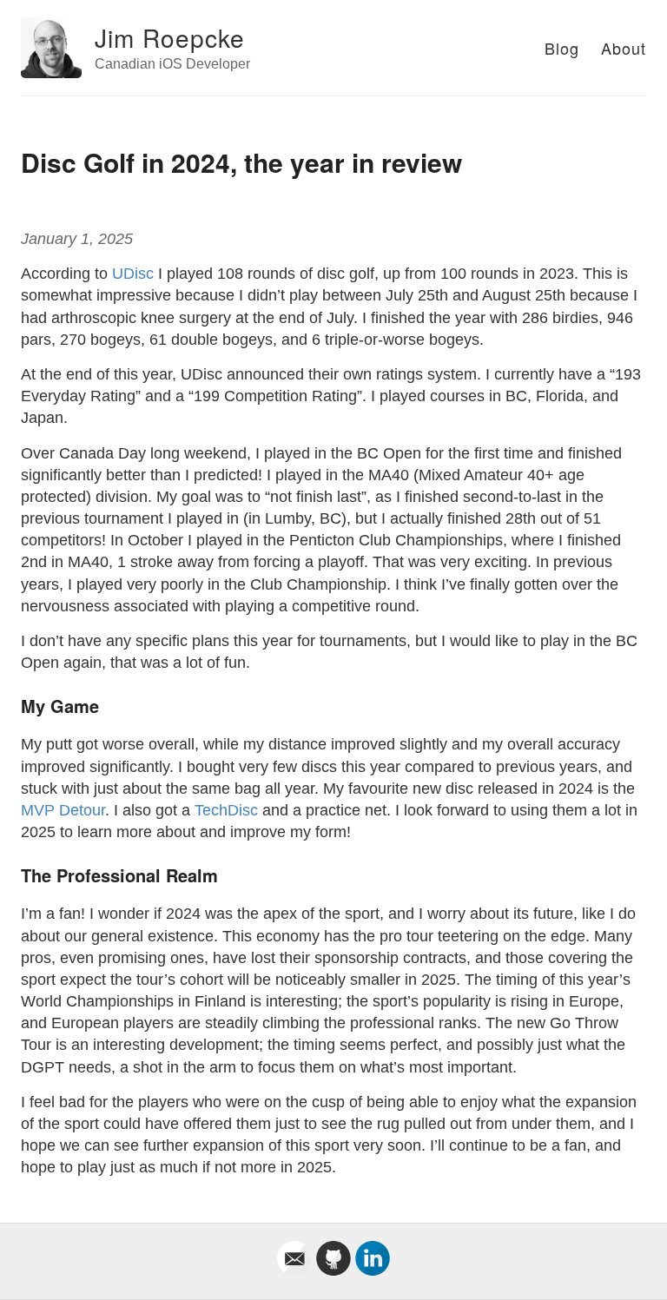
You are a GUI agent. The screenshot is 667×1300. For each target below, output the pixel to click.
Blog (562, 47)
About (623, 47)
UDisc (133, 273)
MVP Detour (63, 810)
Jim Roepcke (170, 37)
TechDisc (226, 810)
